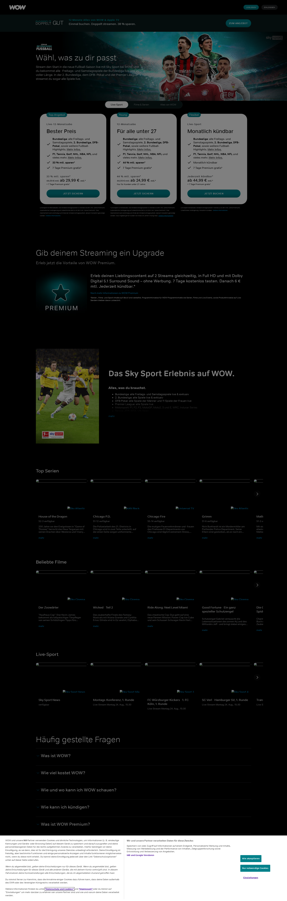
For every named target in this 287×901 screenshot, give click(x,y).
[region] (143, 868)
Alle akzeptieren (251, 858)
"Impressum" (86, 889)
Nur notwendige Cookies (255, 868)
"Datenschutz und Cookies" (59, 889)
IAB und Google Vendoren (140, 855)
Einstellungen (250, 877)
